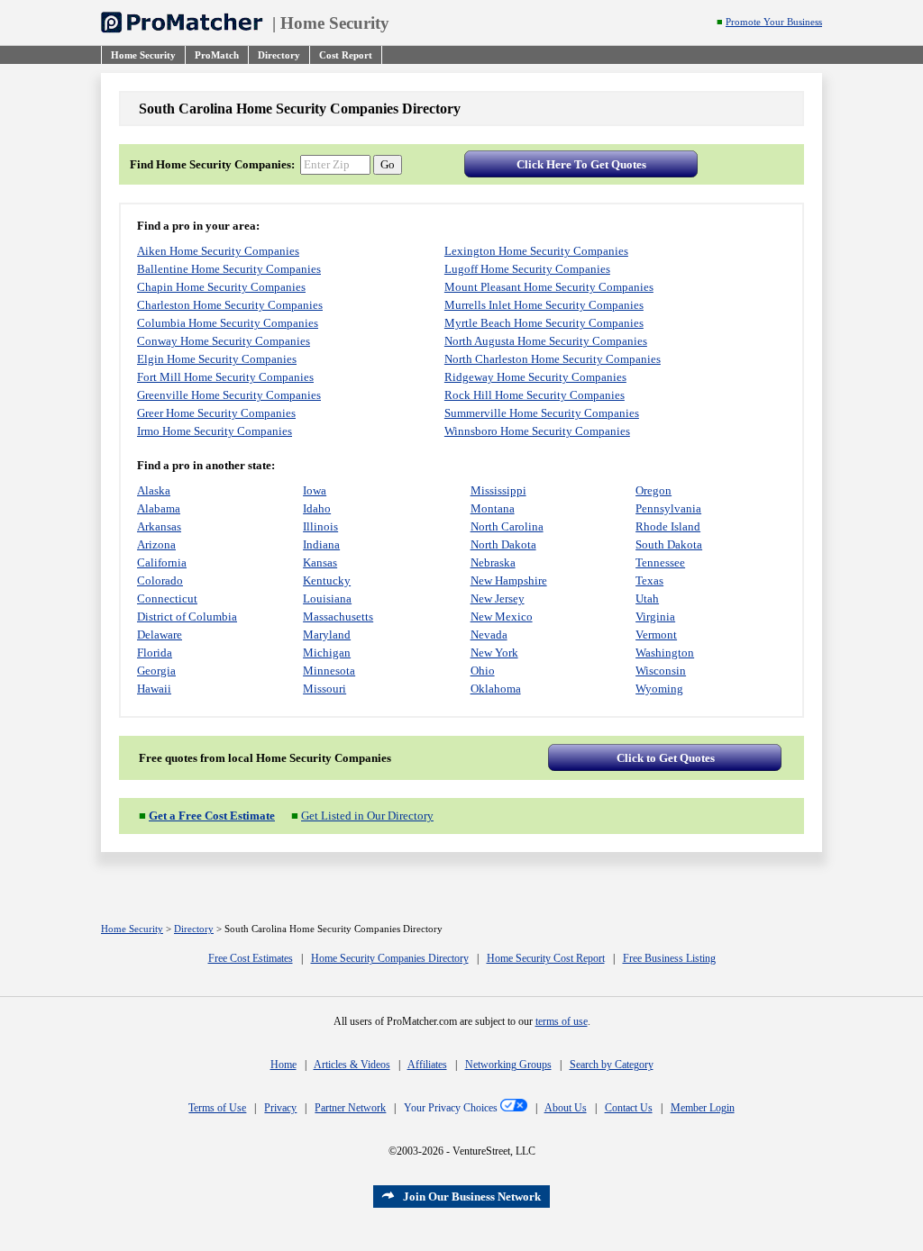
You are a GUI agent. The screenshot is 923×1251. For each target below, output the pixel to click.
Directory (194, 929)
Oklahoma (496, 688)
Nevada (489, 634)
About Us (565, 1107)
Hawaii (154, 688)
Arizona (156, 544)
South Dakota (668, 544)
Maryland (327, 634)
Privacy (280, 1107)
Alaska (153, 490)
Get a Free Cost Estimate (212, 815)
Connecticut (167, 598)
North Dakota (503, 544)
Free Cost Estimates (250, 958)
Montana (493, 508)
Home (283, 1064)
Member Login (703, 1107)
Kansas (320, 562)
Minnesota (329, 670)
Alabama (158, 508)
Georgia (156, 670)
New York (494, 652)
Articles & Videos (352, 1064)
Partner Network (350, 1107)
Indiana (321, 544)
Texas (649, 580)
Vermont (656, 634)
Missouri (324, 688)
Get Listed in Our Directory (367, 815)
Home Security (334, 23)
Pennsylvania (668, 508)
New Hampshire (509, 580)
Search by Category (611, 1064)
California (162, 562)
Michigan (327, 652)
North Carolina (507, 526)
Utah (647, 598)
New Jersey (498, 598)
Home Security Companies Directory (390, 958)
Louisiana (327, 598)
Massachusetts (338, 616)
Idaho (317, 508)
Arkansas (159, 526)
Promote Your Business (774, 22)
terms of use (561, 1021)
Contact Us (629, 1107)
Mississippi (498, 490)
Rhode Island (667, 526)
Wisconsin (660, 670)
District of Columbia (187, 616)
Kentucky (327, 580)
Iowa (314, 490)
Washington (664, 652)
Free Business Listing (669, 958)
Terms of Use (217, 1107)
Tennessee (660, 562)
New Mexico (502, 616)
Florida (154, 652)
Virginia (655, 616)
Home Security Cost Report (546, 958)
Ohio (483, 670)
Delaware (159, 634)
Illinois (320, 526)
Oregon (653, 490)
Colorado (160, 580)
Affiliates (427, 1064)
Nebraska (493, 562)
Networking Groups (508, 1064)
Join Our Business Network (472, 1196)
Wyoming (659, 688)
